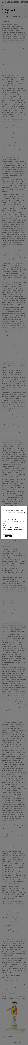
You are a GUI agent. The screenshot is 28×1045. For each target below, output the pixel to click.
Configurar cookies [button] (7, 533)
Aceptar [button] (8, 536)
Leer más (5, 525)
